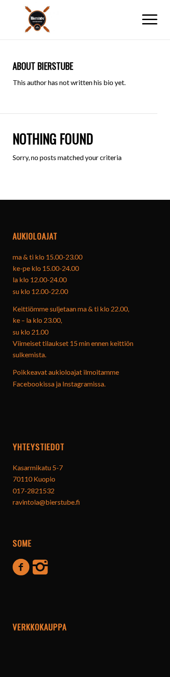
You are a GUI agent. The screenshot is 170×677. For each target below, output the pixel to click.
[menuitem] (145, 17)
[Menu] (145, 17)
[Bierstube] (37, 17)
